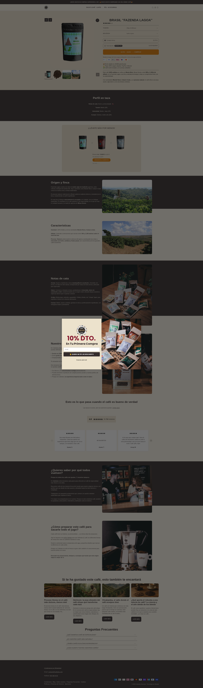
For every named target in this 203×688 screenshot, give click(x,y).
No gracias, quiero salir (81, 360)
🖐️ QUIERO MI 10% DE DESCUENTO (82, 354)
